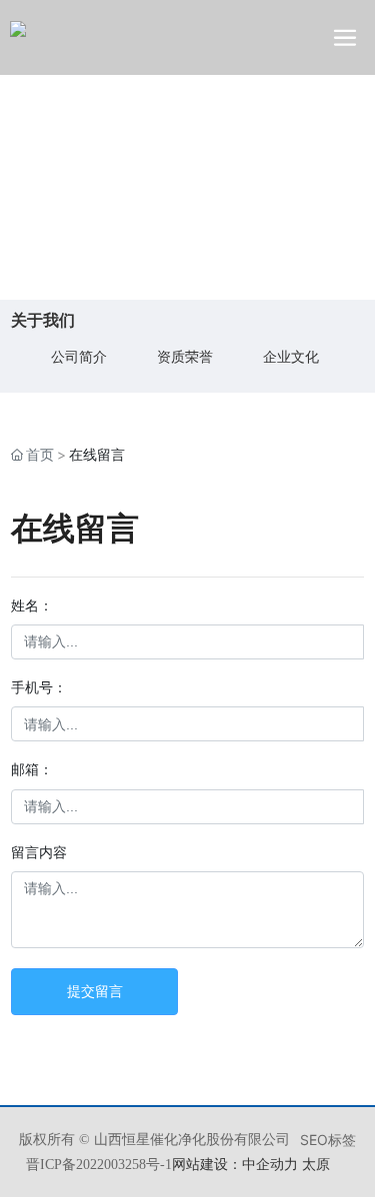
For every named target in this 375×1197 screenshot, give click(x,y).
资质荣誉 (185, 356)
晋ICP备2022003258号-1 (99, 1164)
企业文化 (291, 356)
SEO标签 (328, 1139)
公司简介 (79, 356)
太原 (316, 1163)
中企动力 (270, 1163)
